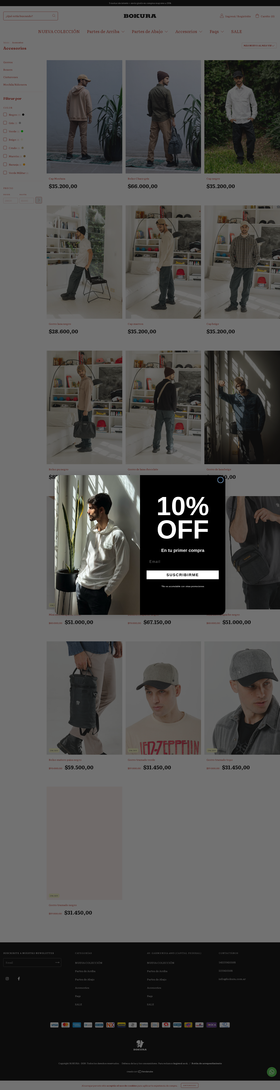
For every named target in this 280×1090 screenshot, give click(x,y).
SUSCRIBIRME (182, 575)
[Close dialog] (220, 480)
